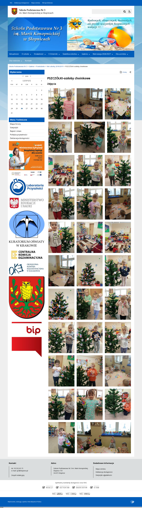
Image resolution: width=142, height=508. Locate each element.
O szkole (25, 54)
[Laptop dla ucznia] (26, 176)
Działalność (38, 54)
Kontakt (28, 60)
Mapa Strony (15, 124)
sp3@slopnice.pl (22, 471)
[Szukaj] (124, 11)
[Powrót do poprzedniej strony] (130, 72)
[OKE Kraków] (26, 274)
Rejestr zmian (15, 131)
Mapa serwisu (35, 3)
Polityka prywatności (18, 134)
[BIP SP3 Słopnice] (26, 358)
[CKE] (26, 261)
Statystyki (14, 127)
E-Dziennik (53, 54)
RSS (11, 3)
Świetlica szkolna (70, 54)
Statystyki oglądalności (104, 475)
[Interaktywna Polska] (132, 501)
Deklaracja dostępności (21, 3)
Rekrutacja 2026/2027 (102, 54)
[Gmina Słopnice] (26, 318)
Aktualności (14, 54)
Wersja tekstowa (47, 3)
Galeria (85, 54)
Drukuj (125, 72)
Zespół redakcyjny (17, 475)
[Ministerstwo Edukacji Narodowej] (26, 208)
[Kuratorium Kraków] (26, 246)
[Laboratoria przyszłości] (26, 195)
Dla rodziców (14, 60)
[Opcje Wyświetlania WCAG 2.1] (129, 11)
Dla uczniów (121, 54)
